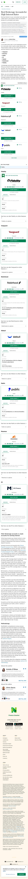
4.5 (20, 115)
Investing (7, 6)
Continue (21, 874)
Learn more (7, 95)
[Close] (25, 866)
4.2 (20, 102)
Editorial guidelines (7, 747)
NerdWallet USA (10, 861)
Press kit (5, 756)
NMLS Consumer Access (7, 797)
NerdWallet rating (18, 186)
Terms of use (6, 765)
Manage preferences (10, 874)
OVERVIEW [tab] (5, 194)
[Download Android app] (18, 724)
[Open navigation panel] (1, 2)
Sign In (18, 2)
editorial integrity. (7, 638)
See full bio (22, 680)
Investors (5, 758)
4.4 (20, 144)
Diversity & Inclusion (8, 745)
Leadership (5, 739)
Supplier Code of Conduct (7, 767)
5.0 (20, 88)
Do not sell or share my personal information (7, 778)
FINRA (17, 826)
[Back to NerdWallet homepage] (2, 6)
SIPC (20, 826)
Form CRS (18, 828)
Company (5, 738)
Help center (17, 738)
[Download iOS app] (9, 724)
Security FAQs (18, 739)
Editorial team (6, 752)
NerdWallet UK (20, 861)
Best (12, 6)
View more (14, 157)
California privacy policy (7, 772)
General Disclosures (18, 830)
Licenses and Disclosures (18, 797)
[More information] (26, 83)
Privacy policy (6, 770)
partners (21, 27)
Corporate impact (7, 743)
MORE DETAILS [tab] (13, 194)
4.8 (20, 129)
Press (4, 754)
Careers (4, 741)
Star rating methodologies (6, 750)
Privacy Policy (10, 829)
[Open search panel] (13, 2)
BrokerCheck (14, 831)
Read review (14, 497)
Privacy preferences (7, 775)
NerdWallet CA (15, 864)
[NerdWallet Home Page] (5, 2)
